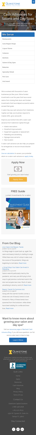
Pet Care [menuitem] (5, 77)
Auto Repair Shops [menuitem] (9, 44)
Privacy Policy (18, 392)
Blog (18, 388)
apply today (29, 156)
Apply (18, 379)
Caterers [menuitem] (5, 53)
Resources (18, 382)
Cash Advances (18, 385)
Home (18, 376)
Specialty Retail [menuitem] (8, 72)
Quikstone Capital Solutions (18, 403)
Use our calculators (7, 153)
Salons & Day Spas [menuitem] (9, 62)
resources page (15, 329)
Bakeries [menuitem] (5, 67)
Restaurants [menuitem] (6, 39)
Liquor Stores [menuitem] (7, 48)
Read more (22, 263)
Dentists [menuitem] (5, 58)
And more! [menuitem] (6, 81)
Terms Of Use (18, 395)
